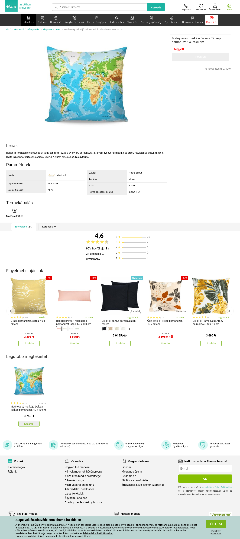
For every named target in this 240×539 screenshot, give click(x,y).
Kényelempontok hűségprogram (84, 471)
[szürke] (77, 328)
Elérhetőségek (16, 467)
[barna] (110, 328)
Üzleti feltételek (74, 493)
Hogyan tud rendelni (77, 467)
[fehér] (71, 328)
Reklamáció (129, 476)
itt (85, 536)
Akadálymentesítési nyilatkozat (84, 502)
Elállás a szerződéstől (135, 480)
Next (229, 311)
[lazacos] (58, 328)
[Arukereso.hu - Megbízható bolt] (220, 515)
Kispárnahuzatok (51, 29)
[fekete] (104, 328)
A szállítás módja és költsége (83, 476)
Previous (10, 311)
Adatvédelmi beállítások (79, 489)
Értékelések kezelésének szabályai (143, 484)
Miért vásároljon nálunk (79, 484)
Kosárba (200, 56)
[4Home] (8, 29)
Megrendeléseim (132, 471)
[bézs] (65, 328)
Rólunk (12, 471)
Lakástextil (18, 29)
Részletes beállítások (216, 532)
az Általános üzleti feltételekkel (217, 487)
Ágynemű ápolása (76, 498)
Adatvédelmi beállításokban (98, 533)
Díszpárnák (33, 29)
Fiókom (126, 467)
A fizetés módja (74, 480)
